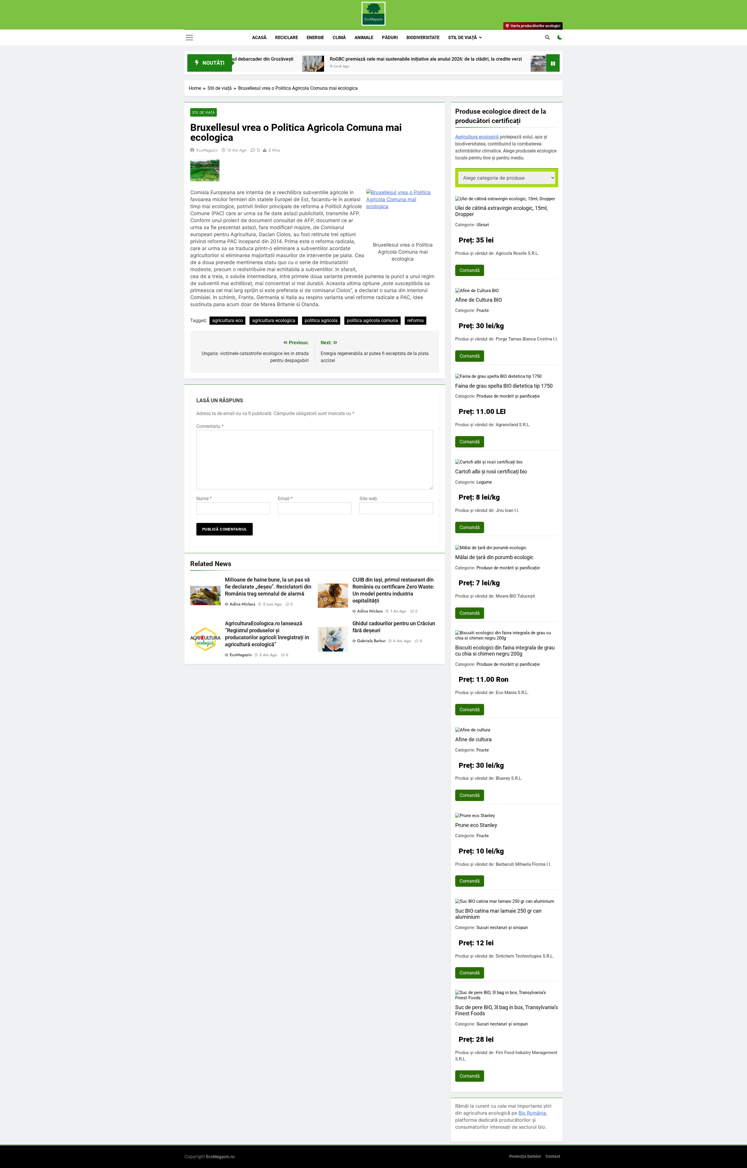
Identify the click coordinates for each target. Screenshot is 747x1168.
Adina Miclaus (242, 604)
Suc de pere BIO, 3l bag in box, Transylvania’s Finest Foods (506, 1010)
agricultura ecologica (273, 320)
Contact (553, 1156)
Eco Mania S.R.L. (512, 692)
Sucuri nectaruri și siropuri (502, 927)
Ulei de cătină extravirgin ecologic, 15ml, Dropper (501, 211)
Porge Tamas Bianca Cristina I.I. (527, 339)
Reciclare (286, 37)
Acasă (259, 37)
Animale (364, 37)
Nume (204, 498)
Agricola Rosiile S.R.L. (517, 253)
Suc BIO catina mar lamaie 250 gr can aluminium (498, 914)
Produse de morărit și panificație (508, 396)
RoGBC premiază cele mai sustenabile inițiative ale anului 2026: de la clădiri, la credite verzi (374, 59)
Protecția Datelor (525, 1156)
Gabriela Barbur (371, 641)
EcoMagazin (207, 150)
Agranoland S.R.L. (513, 424)
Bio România (532, 1113)
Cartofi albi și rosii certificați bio (491, 471)
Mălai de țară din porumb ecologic (494, 557)
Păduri (390, 37)
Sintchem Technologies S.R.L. (525, 956)
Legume (484, 482)
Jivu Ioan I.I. (507, 510)
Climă (339, 37)
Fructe (483, 310)
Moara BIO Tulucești (515, 596)
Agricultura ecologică (477, 137)
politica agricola (321, 320)
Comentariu (210, 426)
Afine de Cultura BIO (478, 300)
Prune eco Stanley (476, 825)
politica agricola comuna (372, 320)
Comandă (470, 270)
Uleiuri (483, 224)
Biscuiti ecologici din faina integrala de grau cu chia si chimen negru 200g (505, 650)
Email (285, 498)
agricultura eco (227, 320)
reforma (415, 320)
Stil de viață (462, 37)
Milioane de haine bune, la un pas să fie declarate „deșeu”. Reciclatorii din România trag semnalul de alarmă (268, 587)
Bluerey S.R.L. (509, 778)
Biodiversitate (422, 37)
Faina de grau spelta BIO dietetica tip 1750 (504, 386)
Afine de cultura (473, 739)
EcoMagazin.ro (220, 1156)
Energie (315, 37)
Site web (368, 498)
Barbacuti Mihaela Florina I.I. (523, 864)
